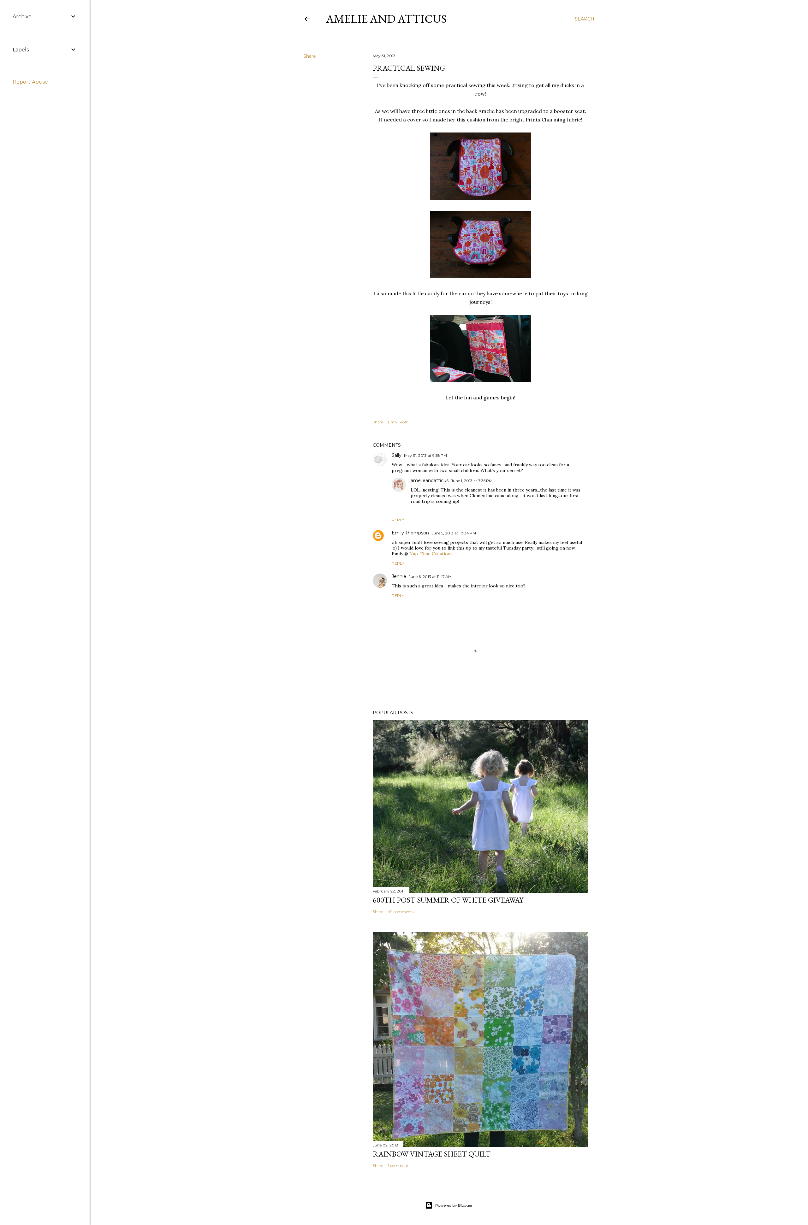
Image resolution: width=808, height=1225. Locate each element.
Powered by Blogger (453, 1205)
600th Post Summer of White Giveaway (448, 900)
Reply (398, 519)
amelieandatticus (430, 480)
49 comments (400, 911)
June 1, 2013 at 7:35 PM (471, 480)
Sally (396, 455)
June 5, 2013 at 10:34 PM (453, 533)
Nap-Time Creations (431, 554)
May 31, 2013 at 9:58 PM (425, 455)
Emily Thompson (410, 533)
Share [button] (309, 56)
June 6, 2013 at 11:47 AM (430, 576)
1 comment (398, 1165)
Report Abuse (30, 82)
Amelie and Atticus (386, 18)
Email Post (398, 422)
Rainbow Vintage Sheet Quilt (431, 1154)
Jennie (399, 576)
